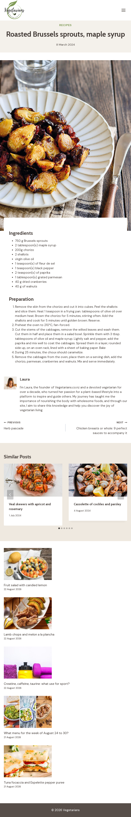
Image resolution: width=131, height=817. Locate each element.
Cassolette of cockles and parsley (97, 504)
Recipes (65, 25)
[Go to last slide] (10, 494)
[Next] (121, 494)
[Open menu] (123, 10)
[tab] (59, 528)
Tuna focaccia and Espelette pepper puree (34, 783)
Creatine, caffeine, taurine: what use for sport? (37, 684)
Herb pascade (13, 425)
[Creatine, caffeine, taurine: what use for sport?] (65, 663)
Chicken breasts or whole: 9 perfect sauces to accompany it (101, 428)
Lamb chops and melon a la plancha (29, 634)
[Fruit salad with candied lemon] (65, 564)
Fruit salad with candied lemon (25, 585)
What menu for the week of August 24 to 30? (36, 733)
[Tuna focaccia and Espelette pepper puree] (65, 761)
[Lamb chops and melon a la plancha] (65, 613)
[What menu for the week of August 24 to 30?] (65, 712)
